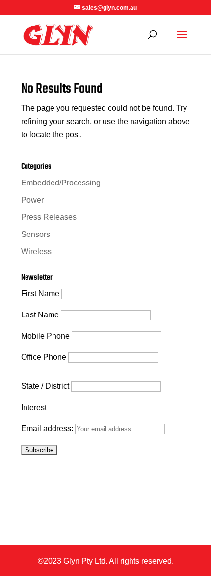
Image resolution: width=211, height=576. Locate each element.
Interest (34, 407)
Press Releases (49, 217)
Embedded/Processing (61, 183)
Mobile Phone (45, 336)
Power (32, 200)
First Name (40, 293)
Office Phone (43, 357)
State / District (45, 386)
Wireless (36, 251)
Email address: (48, 428)
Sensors (35, 234)
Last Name (40, 315)
